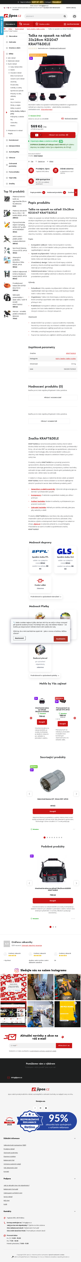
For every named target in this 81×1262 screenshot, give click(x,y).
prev (29, 794)
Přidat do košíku (57, 135)
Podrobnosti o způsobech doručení (45, 597)
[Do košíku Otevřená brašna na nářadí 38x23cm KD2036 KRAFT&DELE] (52, 900)
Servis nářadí (8, 1197)
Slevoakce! (56, 2)
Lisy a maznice (15, 102)
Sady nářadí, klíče (16, 67)
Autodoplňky (14, 152)
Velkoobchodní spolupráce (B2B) (15, 1145)
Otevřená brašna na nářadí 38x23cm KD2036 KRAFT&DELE (42, 710)
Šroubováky (14, 85)
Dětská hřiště (14, 146)
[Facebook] (35, 1108)
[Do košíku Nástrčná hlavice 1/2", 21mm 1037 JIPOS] (52, 811)
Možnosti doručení (71, 119)
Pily (11, 120)
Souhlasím (60, 639)
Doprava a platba (10, 1157)
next (76, 794)
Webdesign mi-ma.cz (37, 1257)
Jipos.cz (36, 524)
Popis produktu (35, 192)
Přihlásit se (64, 1046)
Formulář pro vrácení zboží (36, 1231)
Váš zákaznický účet (10, 1168)
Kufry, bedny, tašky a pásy (17, 112)
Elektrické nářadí (13, 61)
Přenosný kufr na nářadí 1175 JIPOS (63, 709)
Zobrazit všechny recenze (32, 945)
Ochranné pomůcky (13, 164)
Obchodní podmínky (11, 1153)
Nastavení (19, 638)
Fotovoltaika (14, 172)
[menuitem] (10, 24)
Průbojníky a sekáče (17, 117)
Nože (12, 99)
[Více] (71, 24)
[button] (42, 726)
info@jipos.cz (16, 1077)
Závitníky (13, 82)
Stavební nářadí (15, 73)
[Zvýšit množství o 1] (41, 135)
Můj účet (7, 1201)
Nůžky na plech (15, 108)
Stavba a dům (14, 48)
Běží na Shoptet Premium (21, 1257)
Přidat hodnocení (52, 398)
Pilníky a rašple (15, 105)
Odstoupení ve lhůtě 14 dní (13, 1193)
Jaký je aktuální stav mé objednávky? (16, 1185)
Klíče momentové (16, 76)
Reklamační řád (9, 1160)
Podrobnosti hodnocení (57, 48)
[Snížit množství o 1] (33, 135)
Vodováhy (13, 123)
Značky (12, 184)
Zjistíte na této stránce (37, 1225)
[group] (42, 718)
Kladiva (12, 126)
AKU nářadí (12, 58)
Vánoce (12, 158)
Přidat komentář (49, 421)
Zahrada (12, 42)
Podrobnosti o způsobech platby (44, 675)
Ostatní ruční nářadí (17, 79)
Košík (5, 1204)
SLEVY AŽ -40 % (38, 2)
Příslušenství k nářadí (15, 131)
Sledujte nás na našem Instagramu (43, 970)
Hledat (65, 16)
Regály (10, 134)
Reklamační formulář (11, 1189)
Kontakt (6, 1172)
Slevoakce (13, 36)
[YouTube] (46, 1108)
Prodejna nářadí (9, 1149)
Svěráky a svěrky (16, 88)
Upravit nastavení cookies (56, 1255)
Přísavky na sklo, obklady (15, 95)
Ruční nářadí (12, 64)
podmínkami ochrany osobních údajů (43, 1051)
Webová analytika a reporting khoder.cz (57, 1257)
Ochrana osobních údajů (12, 1164)
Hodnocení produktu (54, 192)
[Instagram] (40, 1108)
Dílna (11, 54)
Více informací (46, 109)
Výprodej (12, 178)
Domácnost (13, 140)
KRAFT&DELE (38, 156)
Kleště (12, 70)
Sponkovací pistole (16, 91)
